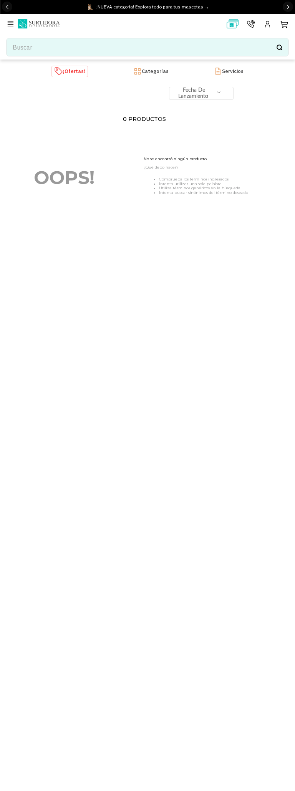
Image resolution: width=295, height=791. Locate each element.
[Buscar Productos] (279, 47)
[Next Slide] (288, 7)
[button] (12, 24)
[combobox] (147, 47)
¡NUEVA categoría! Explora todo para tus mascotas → (152, 7)
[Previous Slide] (7, 7)
